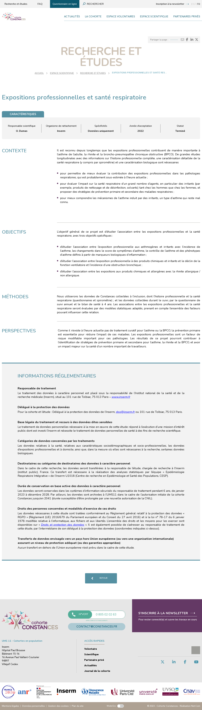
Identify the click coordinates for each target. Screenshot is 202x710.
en (193, 4)
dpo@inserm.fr (125, 412)
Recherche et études (15, 4)
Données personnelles (33, 706)
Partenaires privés (186, 16)
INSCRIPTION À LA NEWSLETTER (170, 4)
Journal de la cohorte (97, 671)
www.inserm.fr (121, 397)
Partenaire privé (94, 660)
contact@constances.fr (96, 626)
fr (198, 4)
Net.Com (195, 706)
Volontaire (90, 649)
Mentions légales (10, 706)
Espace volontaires (121, 16)
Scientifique (91, 654)
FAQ (39, 4)
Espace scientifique (154, 16)
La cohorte (93, 16)
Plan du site (77, 706)
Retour (103, 578)
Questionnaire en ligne (65, 4)
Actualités (72, 16)
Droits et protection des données (62, 525)
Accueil (39, 73)
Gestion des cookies (58, 706)
